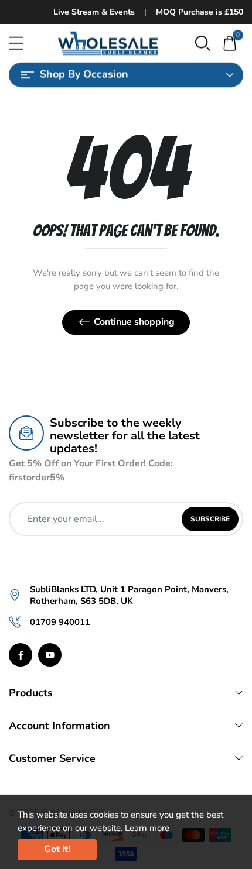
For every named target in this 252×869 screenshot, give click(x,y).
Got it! (57, 849)
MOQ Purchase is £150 (199, 12)
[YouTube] (50, 655)
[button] (202, 43)
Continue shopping (134, 321)
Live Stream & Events (94, 12)
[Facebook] (20, 655)
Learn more (147, 828)
